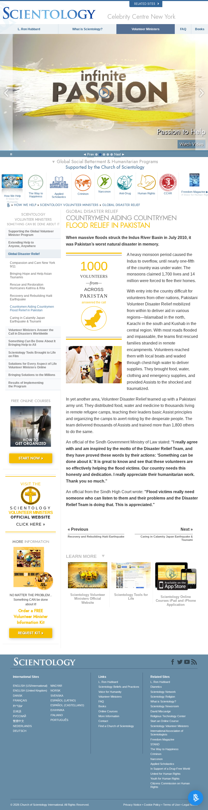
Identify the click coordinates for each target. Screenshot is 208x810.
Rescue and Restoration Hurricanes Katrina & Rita (27, 286)
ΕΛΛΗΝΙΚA (57, 710)
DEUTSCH (19, 730)
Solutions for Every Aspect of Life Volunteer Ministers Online (32, 365)
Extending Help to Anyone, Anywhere (22, 244)
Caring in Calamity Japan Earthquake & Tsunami (27, 319)
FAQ (183, 29)
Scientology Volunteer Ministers (169, 726)
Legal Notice (190, 804)
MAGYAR (56, 685)
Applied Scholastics (59, 195)
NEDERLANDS (22, 726)
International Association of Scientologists (166, 732)
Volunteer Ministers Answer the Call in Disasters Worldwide (31, 331)
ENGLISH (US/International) (30, 685)
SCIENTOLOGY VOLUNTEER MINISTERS (69, 204)
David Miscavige (160, 711)
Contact (103, 720)
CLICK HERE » (30, 524)
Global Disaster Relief (24, 254)
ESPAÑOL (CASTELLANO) (67, 705)
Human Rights (146, 193)
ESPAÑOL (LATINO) (63, 700)
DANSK (17, 695)
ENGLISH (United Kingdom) (30, 690)
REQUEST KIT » (30, 632)
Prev (90, 154)
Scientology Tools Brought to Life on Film (32, 354)
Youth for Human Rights (165, 778)
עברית (17, 706)
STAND (155, 744)
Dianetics (156, 686)
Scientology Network (163, 691)
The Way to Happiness (36, 195)
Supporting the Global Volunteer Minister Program (31, 233)
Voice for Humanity (110, 691)
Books (199, 29)
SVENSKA (56, 695)
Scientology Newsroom (164, 706)
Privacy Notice (132, 804)
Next (117, 154)
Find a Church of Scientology (116, 726)
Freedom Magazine (162, 739)
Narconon (104, 191)
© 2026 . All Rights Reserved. (49, 804)
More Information (108, 716)
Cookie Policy (152, 804)
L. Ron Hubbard (29, 29)
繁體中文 (18, 720)
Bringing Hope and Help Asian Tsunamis (31, 275)
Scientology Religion (162, 696)
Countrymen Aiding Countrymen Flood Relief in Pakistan (32, 308)
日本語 (17, 711)
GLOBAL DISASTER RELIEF (121, 204)
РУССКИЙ (19, 716)
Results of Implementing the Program (25, 384)
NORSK (55, 690)
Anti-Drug (125, 193)
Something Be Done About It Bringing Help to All (32, 343)
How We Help (12, 196)
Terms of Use (171, 804)
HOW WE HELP (25, 204)
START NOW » (31, 458)
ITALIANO (56, 715)
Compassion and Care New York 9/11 (32, 264)
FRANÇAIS (20, 700)
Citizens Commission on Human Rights (170, 785)
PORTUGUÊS (59, 719)
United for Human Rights (165, 773)
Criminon (83, 193)
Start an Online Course (164, 720)
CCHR (168, 193)
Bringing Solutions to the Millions (31, 375)
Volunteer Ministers (146, 29)
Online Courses (108, 711)
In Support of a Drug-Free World (170, 768)
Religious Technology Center (168, 716)
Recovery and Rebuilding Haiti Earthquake (31, 297)
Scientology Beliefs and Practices (118, 686)
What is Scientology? (87, 29)
